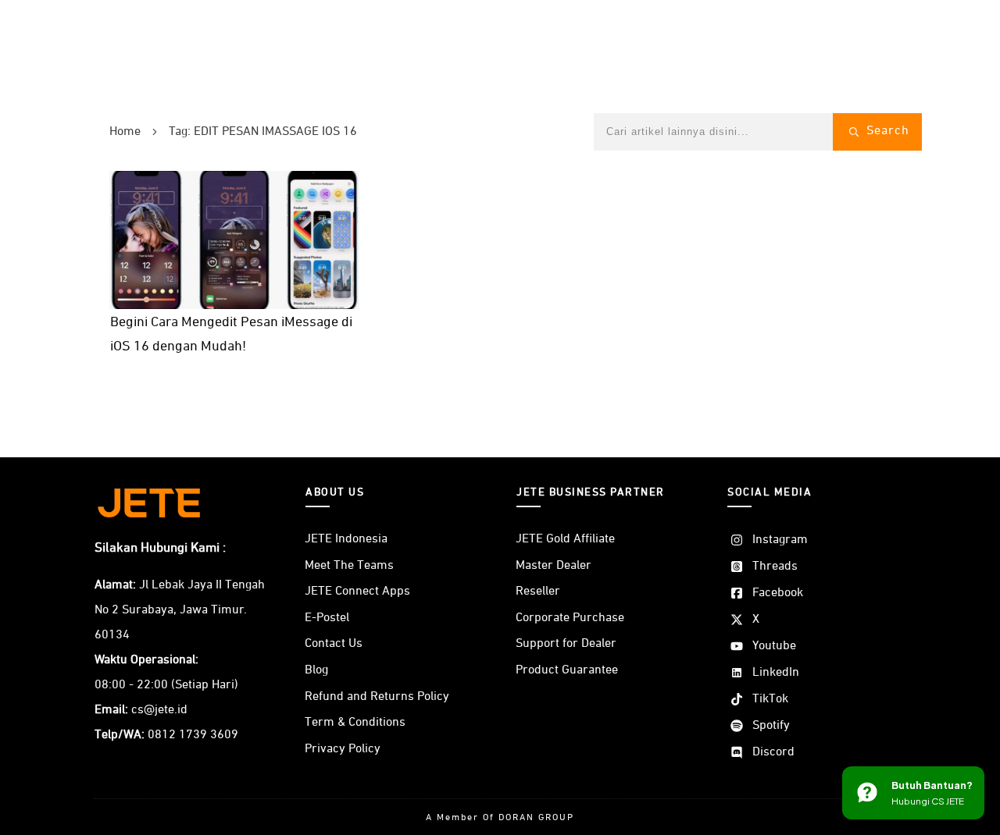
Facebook (777, 593)
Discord (773, 752)
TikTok (770, 699)
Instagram (780, 540)
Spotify (771, 726)
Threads (775, 566)
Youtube (774, 646)
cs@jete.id (159, 710)
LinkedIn (775, 672)
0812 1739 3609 (193, 735)
